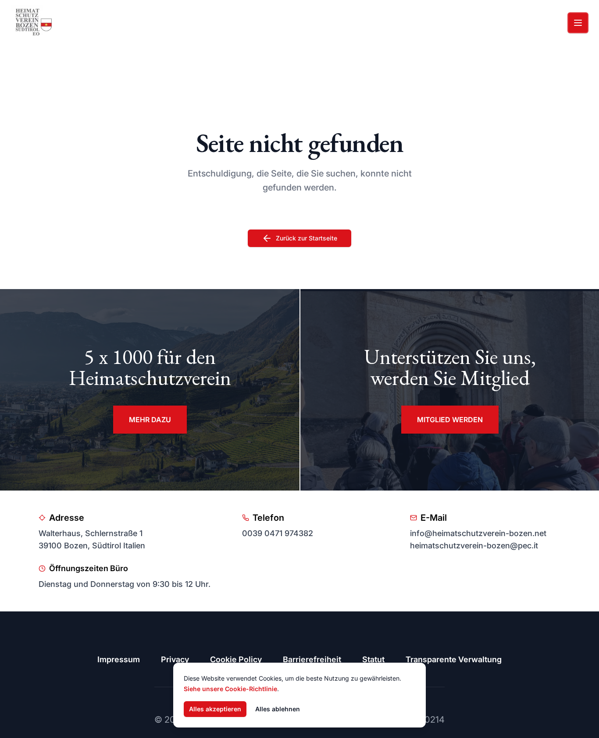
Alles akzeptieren (215, 709)
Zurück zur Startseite (306, 238)
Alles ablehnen (277, 709)
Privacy (175, 659)
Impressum (118, 659)
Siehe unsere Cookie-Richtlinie (230, 688)
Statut (373, 659)
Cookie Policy (236, 659)
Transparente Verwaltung (454, 659)
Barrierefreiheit (312, 659)
